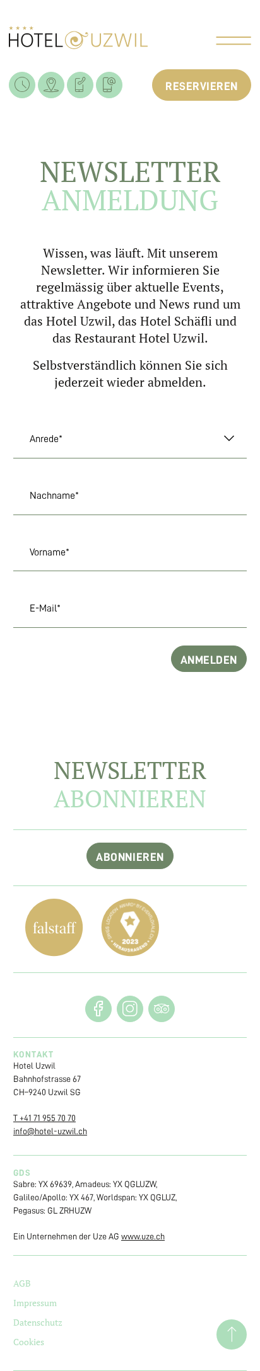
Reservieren (201, 86)
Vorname (41, 552)
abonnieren (129, 857)
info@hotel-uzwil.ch (50, 1131)
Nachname (46, 496)
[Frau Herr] (130, 438)
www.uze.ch (143, 1236)
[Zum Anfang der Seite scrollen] (231, 1334)
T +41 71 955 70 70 (44, 1117)
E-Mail (37, 608)
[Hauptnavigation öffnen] (233, 42)
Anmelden (208, 660)
